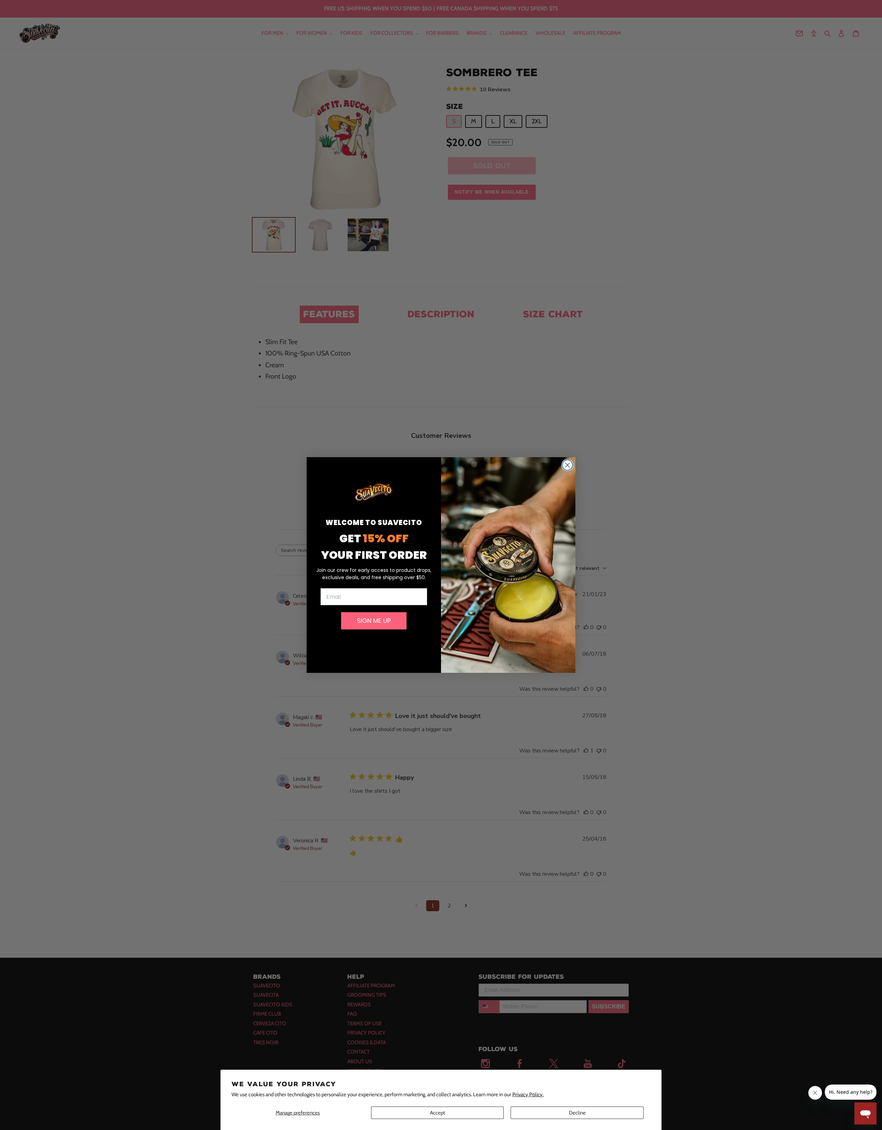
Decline (577, 1113)
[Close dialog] (567, 465)
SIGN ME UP (374, 620)
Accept (437, 1113)
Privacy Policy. (528, 1094)
